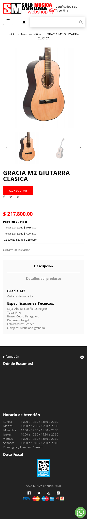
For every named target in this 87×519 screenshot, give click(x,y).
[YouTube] (48, 493)
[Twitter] (38, 493)
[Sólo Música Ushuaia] (29, 8)
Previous (6, 148)
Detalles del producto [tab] (43, 278)
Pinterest (18, 197)
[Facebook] (29, 493)
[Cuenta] (24, 22)
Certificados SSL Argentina (66, 8)
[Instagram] (58, 493)
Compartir (4, 197)
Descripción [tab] (43, 266)
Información (11, 356)
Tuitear (11, 197)
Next (81, 148)
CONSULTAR (18, 190)
